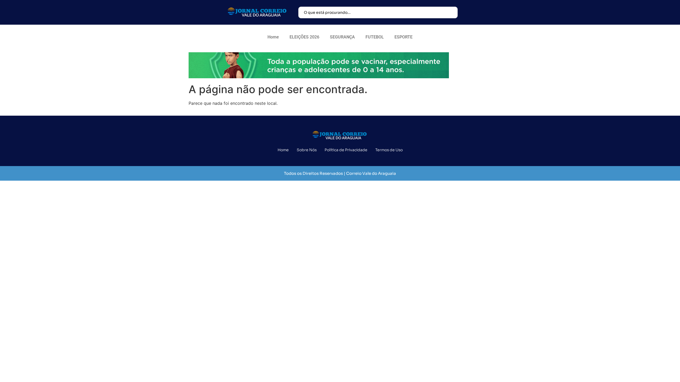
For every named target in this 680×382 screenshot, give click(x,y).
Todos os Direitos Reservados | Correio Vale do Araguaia (340, 173)
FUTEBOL (375, 37)
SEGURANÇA (342, 37)
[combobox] (378, 12)
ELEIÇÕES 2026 (304, 37)
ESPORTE (403, 37)
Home (273, 37)
